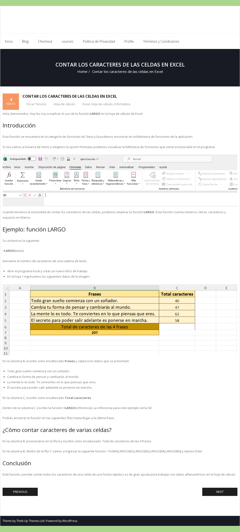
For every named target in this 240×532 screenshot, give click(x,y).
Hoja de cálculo (64, 104)
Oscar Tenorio (36, 104)
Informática (122, 104)
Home (82, 71)
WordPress (69, 521)
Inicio (9, 41)
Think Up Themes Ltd (30, 521)
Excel (86, 104)
